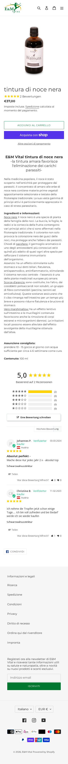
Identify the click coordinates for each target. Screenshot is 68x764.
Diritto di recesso (18, 623)
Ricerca (12, 585)
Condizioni (14, 604)
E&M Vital (27, 751)
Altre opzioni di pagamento (34, 143)
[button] (53, 480)
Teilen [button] (14, 474)
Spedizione (32, 106)
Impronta (13, 642)
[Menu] (62, 8)
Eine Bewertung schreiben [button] (35, 417)
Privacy (12, 613)
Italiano (23, 709)
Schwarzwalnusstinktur (19, 466)
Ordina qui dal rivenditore (24, 633)
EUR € (43, 709)
